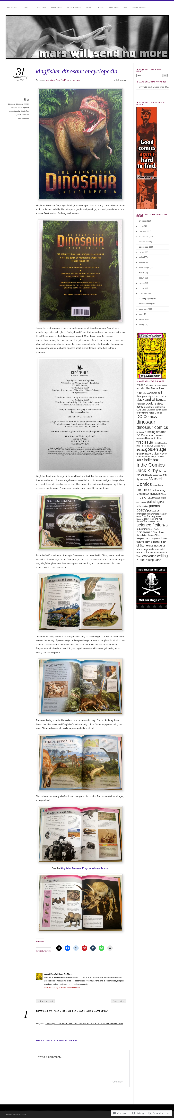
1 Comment (121, 80)
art (160, 392)
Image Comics (157, 457)
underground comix (150, 549)
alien (145, 393)
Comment (117, 1081)
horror (147, 456)
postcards (143, 293)
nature (151, 497)
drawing (150, 432)
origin (163, 498)
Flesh (156, 443)
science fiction (145, 304)
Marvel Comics (149, 481)
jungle (141, 262)
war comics (142, 552)
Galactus (149, 446)
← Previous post (45, 1001)
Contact (26, 7)
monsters (155, 493)
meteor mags (159, 490)
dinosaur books (22, 104)
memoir (143, 489)
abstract (150, 385)
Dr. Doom (140, 432)
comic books (161, 410)
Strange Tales (153, 535)
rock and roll (156, 519)
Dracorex (41, 7)
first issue (143, 242)
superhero (143, 309)
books (139, 406)
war (140, 314)
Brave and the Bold (157, 407)
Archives (11, 7)
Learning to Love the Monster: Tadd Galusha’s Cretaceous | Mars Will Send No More (84, 1023)
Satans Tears (142, 521)
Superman (156, 539)
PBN (125, 7)
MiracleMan (142, 494)
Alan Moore (151, 388)
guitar (155, 453)
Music (89, 7)
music (141, 273)
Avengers (141, 396)
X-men (140, 559)
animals (152, 392)
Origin (100, 7)
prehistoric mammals (147, 513)
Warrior (153, 552)
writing (141, 324)
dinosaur (76, 80)
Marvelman (157, 485)
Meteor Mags (74, 7)
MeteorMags (144, 267)
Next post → (118, 1001)
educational (143, 237)
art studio (143, 221)
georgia (140, 449)
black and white (148, 399)
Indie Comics (150, 465)
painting (153, 501)
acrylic (140, 388)
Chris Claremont (148, 410)
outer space (141, 502)
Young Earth (153, 559)
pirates (142, 283)
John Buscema (154, 475)
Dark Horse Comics (152, 412)
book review (154, 403)
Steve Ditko (141, 535)
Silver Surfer (153, 529)
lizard (146, 480)
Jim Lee (162, 471)
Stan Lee (158, 532)
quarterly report (145, 299)
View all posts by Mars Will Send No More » (62, 988)
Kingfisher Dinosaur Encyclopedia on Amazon (84, 868)
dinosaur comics (152, 427)
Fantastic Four (153, 438)
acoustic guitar (161, 385)
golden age (143, 247)
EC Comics (143, 435)
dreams (161, 432)
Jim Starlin (142, 474)
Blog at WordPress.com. (16, 1114)
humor (141, 252)
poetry (141, 288)
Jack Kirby (147, 470)
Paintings (113, 7)
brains (146, 407)
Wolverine (149, 556)
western (142, 319)
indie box (151, 460)
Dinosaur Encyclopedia (19, 107)
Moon (163, 494)
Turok (148, 542)
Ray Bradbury (148, 516)
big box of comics (157, 396)
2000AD (140, 385)
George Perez (160, 446)
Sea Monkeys (138, 7)
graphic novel (143, 453)
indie (141, 257)
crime (141, 226)
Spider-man (144, 532)
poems (154, 506)
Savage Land (154, 521)
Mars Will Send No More (57, 80)
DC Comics (146, 416)
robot (146, 519)
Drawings (56, 7)
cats (138, 409)
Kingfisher (25, 111)
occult (141, 278)
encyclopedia (14, 111)
